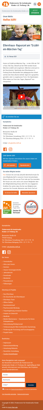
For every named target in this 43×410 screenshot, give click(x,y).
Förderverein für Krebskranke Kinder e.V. (15, 11)
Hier (4, 175)
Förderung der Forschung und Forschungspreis (18, 330)
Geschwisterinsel (9, 305)
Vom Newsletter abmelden (9, 394)
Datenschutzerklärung (22, 108)
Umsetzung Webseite (10, 348)
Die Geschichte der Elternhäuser (14, 297)
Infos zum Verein (9, 264)
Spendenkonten (24, 165)
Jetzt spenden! (11, 165)
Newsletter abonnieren (28, 193)
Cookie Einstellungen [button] (10, 354)
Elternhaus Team (9, 300)
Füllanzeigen (7, 284)
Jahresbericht (7, 273)
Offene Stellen (8, 302)
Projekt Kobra (7, 332)
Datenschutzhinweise (23, 394)
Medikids (6, 316)
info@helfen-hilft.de (14, 143)
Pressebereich (8, 281)
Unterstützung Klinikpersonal (13, 324)
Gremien (6, 267)
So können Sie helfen (11, 193)
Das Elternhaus (8, 294)
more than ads (13, 407)
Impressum (7, 343)
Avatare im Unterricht (10, 313)
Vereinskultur (7, 261)
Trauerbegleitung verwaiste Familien (15, 311)
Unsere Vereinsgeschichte (12, 270)
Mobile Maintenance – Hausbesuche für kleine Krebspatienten (18, 320)
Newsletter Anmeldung (11, 351)
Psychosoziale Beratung (11, 308)
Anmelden (31, 385)
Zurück (36, 37)
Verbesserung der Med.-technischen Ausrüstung (19, 327)
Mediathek (6, 278)
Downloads (7, 275)
